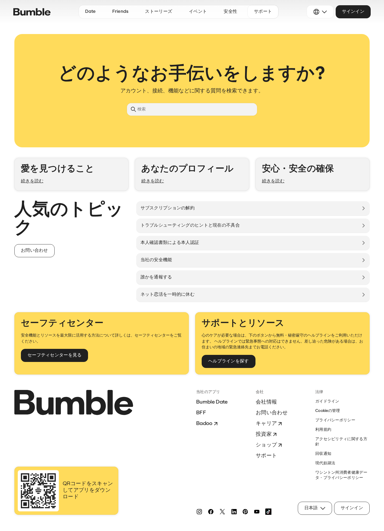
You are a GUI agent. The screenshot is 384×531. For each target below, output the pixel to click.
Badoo (204, 423)
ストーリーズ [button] (158, 11)
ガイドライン (327, 402)
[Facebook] (211, 511)
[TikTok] (268, 511)
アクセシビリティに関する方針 (341, 441)
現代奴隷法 (325, 463)
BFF (201, 413)
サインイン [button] (353, 11)
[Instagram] (199, 511)
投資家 (264, 434)
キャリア (266, 423)
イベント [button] (198, 11)
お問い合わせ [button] (34, 250)
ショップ (266, 445)
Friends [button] (120, 11)
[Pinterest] (245, 511)
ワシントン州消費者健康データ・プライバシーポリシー (341, 475)
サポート (266, 456)
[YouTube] (257, 511)
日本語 (311, 508)
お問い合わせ (272, 413)
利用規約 (323, 430)
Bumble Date (212, 402)
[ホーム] (32, 12)
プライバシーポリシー (335, 420)
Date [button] (90, 11)
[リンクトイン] (234, 511)
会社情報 (266, 402)
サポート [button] (263, 11)
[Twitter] (222, 511)
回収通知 (323, 454)
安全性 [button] (230, 11)
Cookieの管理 (327, 411)
